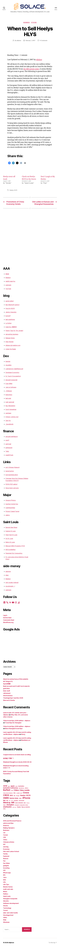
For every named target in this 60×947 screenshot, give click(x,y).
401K (5, 786)
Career (5, 835)
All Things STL (8, 681)
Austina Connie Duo (11, 504)
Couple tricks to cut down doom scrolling (17, 754)
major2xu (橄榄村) (11, 327)
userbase (8, 413)
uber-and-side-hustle (10, 913)
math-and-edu (8, 889)
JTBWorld (8, 391)
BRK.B (26, 788)
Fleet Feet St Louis (11, 535)
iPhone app (7, 873)
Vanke (19, 807)
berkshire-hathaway (10, 788)
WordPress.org (8, 622)
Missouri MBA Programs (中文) (15, 546)
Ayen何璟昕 (7, 684)
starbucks (7, 807)
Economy (6, 849)
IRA (7, 800)
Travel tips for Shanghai (13, 723)
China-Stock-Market (7, 793)
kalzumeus (8, 394)
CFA (12, 790)
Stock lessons (7, 695)
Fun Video (6, 863)
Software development (11, 903)
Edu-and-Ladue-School (11, 851)
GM (14, 795)
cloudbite (8, 365)
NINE (25, 802)
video (5, 917)
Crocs (26, 792)
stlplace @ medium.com (12, 345)
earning (5, 847)
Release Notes (10, 338)
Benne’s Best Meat (11, 527)
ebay (7, 575)
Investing (6, 868)
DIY (4, 844)
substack (8, 285)
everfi (7, 440)
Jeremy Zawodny (10, 312)
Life (4, 882)
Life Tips (6, 884)
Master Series (8, 887)
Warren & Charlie (9, 700)
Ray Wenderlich (10, 406)
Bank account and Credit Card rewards (16, 686)
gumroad (8, 444)
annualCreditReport (11, 436)
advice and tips (8, 823)
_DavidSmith (9, 424)
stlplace (19, 40)
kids (4, 880)
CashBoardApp (10, 508)
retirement (6, 693)
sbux (4, 805)
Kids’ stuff (6, 691)
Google (17, 795)
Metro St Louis (10, 542)
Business (26, 22)
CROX (6, 795)
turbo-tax (14, 807)
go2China (6, 688)
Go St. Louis (9, 538)
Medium (8, 277)
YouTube (8, 289)
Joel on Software (10, 387)
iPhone (26, 798)
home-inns (14, 798)
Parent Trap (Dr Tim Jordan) (14, 330)
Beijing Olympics (9, 828)
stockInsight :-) (10, 586)
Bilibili (7, 274)
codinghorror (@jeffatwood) (14, 369)
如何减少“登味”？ (8, 758)
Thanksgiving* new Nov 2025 (13, 698)
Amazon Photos (10, 500)
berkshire (21, 786)
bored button (9, 471)
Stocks (34, 22)
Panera (27, 802)
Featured (6, 856)
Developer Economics (12, 372)
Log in (5, 615)
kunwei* (8, 316)
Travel (5, 910)
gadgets (6, 865)
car (4, 832)
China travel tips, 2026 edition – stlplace (16, 720)
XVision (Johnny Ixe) (11, 417)
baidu (16, 786)
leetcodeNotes (10, 319)
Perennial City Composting (13, 553)
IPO (4, 875)
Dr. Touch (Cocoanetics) (13, 376)
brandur (7, 361)
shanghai (10, 805)
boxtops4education (11, 475)
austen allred (9, 301)
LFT (12, 800)
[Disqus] (30, 234)
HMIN (6, 798)
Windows (6, 922)
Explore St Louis (10, 531)
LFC (9, 800)
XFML (4, 808)
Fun (4, 861)
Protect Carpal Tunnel (12, 511)
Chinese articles (8, 842)
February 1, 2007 (30, 40)
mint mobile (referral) (11, 582)
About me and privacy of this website (15, 679)
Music (5, 891)
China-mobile (24, 790)
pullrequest (8, 447)
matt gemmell (9, 402)
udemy (7, 515)
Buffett (6, 790)
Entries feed (7, 617)
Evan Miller (8, 383)
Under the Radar (10, 349)
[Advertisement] (17, 645)
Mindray (6, 802)
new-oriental (19, 803)
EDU (11, 795)
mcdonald (21, 800)
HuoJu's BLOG (10, 308)
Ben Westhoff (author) (12, 305)
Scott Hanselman (10, 409)
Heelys (11, 190)
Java (4, 877)
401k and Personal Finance (12, 821)
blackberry (21, 788)
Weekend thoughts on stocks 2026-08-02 (17, 762)
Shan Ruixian (9, 341)
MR (12, 802)
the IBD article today (31, 69)
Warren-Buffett (25, 807)
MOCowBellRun (10, 549)
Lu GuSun (8, 323)
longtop (16, 800)
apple (13, 786)
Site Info (6, 901)
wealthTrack (9, 455)
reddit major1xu (10, 281)
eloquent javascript (11, 380)
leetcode (8, 398)
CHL (14, 793)
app (9, 786)
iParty (23, 734)
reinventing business (11, 334)
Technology (7, 908)
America (6, 825)
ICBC (20, 798)
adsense (8, 571)
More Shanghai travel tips (13, 728)
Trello (7, 451)
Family (5, 854)
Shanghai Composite (10, 898)
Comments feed (8, 620)
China (16, 790)
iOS (4, 870)
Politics (5, 894)
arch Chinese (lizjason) (12, 467)
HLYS (15, 190)
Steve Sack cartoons (12, 488)
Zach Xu (8, 420)
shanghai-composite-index (21, 805)
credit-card (19, 793)
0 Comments (43, 40)
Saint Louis (6, 896)
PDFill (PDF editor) (11, 484)
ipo (4, 800)
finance (5, 858)
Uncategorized (8, 915)
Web (4, 920)
